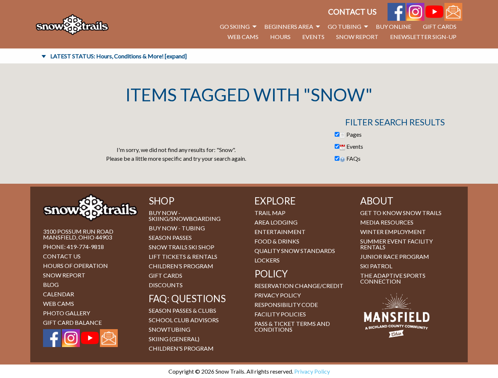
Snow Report (357, 36)
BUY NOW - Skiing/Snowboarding (185, 215)
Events (313, 36)
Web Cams (242, 36)
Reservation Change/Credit (298, 285)
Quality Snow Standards (294, 250)
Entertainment (280, 231)
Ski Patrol (376, 265)
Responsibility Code (286, 304)
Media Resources (386, 222)
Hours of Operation (75, 265)
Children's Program (181, 348)
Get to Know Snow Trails (400, 212)
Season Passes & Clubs (182, 310)
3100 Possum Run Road (78, 231)
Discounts (166, 284)
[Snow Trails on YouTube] (434, 10)
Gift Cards (439, 26)
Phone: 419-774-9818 (73, 246)
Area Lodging (275, 222)
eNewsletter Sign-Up (423, 36)
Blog (51, 284)
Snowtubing (169, 329)
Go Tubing (344, 26)
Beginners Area (288, 26)
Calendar (58, 294)
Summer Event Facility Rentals (396, 244)
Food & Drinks (276, 241)
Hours (280, 36)
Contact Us (352, 11)
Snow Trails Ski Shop (181, 246)
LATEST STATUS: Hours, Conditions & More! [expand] (118, 55)
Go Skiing (235, 26)
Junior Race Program (394, 256)
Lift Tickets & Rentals (183, 256)
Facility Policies (280, 314)
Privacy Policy (277, 295)
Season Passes (170, 237)
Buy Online (393, 26)
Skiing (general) (174, 338)
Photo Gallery (66, 312)
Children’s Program (181, 265)
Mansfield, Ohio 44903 (77, 237)
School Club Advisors (184, 319)
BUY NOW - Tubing (177, 228)
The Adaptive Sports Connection (392, 278)
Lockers (267, 260)
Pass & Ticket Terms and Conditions (292, 326)
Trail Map (269, 212)
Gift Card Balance (72, 322)
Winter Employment (393, 231)
